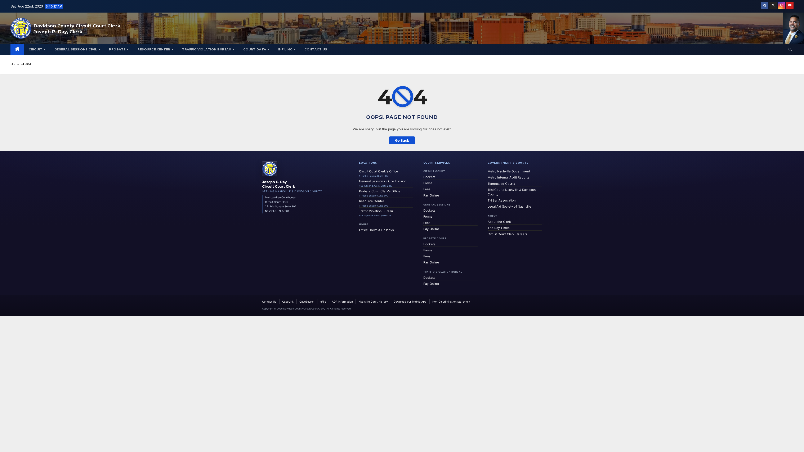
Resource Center (154, 49)
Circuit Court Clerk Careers (507, 234)
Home (14, 64)
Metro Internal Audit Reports (509, 177)
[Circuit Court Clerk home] (269, 168)
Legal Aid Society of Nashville (509, 206)
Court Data (255, 49)
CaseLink (288, 301)
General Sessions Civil (76, 49)
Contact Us (315, 49)
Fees (427, 189)
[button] (790, 49)
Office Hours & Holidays (376, 230)
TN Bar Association (502, 200)
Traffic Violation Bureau (207, 49)
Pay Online (431, 195)
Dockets (429, 177)
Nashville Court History (373, 301)
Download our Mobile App (410, 301)
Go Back (402, 140)
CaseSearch (306, 301)
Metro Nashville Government (509, 171)
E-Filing (285, 49)
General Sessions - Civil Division (383, 181)
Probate (117, 49)
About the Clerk (499, 222)
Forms (428, 183)
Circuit (36, 49)
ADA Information (342, 301)
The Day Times (499, 228)
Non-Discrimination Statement (451, 301)
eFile (323, 301)
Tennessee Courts (501, 184)
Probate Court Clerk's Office (380, 191)
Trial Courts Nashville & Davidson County (512, 192)
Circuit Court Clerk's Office (378, 171)
